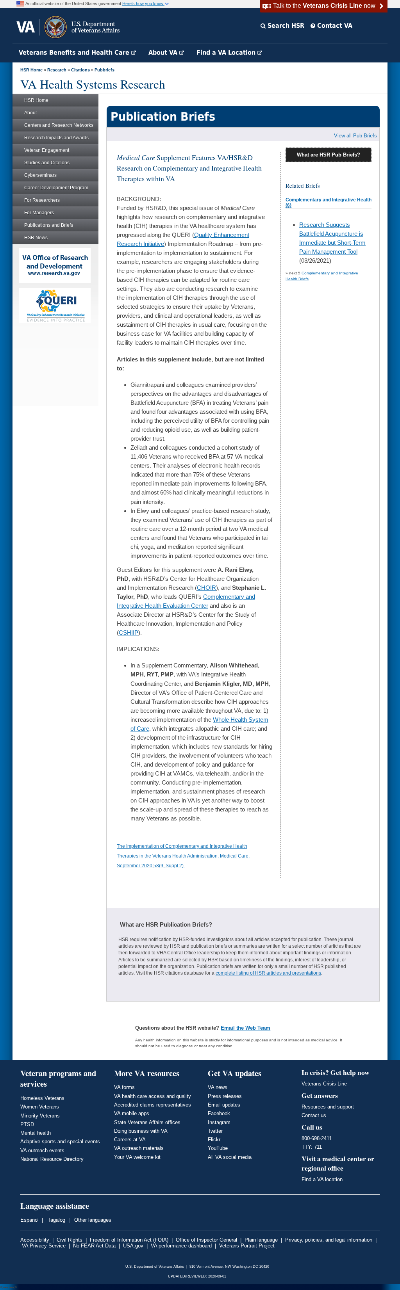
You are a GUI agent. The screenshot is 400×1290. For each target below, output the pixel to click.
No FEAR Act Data (94, 1246)
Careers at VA (130, 1139)
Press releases (225, 1096)
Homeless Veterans (42, 1098)
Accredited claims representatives (152, 1105)
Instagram (219, 1122)
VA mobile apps (131, 1113)
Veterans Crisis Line (324, 1084)
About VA (163, 52)
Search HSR (285, 25)
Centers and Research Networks (58, 125)
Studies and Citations (47, 162)
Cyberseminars (40, 175)
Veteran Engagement (46, 150)
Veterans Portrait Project (247, 1246)
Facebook (219, 1113)
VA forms (124, 1087)
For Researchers (42, 200)
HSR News (36, 237)
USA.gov (133, 1246)
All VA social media (230, 1157)
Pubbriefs (104, 70)
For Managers (39, 212)
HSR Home (31, 70)
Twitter (215, 1131)
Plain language (261, 1240)
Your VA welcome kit (137, 1157)
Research (56, 70)
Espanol (29, 1220)
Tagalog (55, 1220)
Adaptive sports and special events (60, 1141)
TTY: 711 (312, 1147)
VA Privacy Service (44, 1246)
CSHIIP (128, 632)
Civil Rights (69, 1240)
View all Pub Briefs (355, 136)
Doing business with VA (141, 1131)
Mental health (35, 1133)
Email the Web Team (245, 1028)
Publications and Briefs (48, 225)
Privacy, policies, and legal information (328, 1240)
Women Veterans (39, 1107)
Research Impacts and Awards (56, 138)
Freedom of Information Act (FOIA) (129, 1240)
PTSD (27, 1124)
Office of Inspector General (206, 1240)
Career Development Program (56, 187)
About (30, 113)
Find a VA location (322, 1179)
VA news (217, 1087)
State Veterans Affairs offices (147, 1122)
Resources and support (328, 1107)
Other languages (92, 1220)
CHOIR (206, 587)
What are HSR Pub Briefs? (328, 155)
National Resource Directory (52, 1159)
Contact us (314, 1115)
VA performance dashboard (181, 1246)
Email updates (224, 1105)
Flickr (214, 1139)
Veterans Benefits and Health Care (75, 52)
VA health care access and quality (152, 1096)
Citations (80, 70)
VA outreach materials (139, 1148)
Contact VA (333, 25)
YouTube (218, 1148)
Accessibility (34, 1240)
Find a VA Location (226, 52)
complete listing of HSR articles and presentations (268, 973)
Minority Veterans (40, 1116)
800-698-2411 (317, 1138)
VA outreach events (42, 1150)
